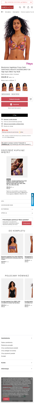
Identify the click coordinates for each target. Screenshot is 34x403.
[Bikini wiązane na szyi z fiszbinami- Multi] (25, 87)
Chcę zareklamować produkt (9, 348)
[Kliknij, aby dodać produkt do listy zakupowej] (31, 99)
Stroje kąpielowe (16, 11)
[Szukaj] (20, 7)
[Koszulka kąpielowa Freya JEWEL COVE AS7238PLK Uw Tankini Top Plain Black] (12, 289)
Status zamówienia (6, 342)
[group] (17, 37)
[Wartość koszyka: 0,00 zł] (28, 7)
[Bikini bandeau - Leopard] (18, 87)
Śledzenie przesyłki (7, 345)
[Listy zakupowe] (24, 7)
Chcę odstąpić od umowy (8, 350)
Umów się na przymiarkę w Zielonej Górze (14, 124)
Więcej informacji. (10, 137)
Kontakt (3, 356)
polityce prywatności (7, 386)
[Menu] (32, 7)
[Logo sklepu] (7, 7)
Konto (3, 363)
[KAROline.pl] (5, 144)
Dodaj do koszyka (14, 99)
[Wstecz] (2, 12)
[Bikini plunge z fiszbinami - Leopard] (11, 87)
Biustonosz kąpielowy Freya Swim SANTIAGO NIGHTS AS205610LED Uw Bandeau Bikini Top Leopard (12, 258)
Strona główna (8, 11)
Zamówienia (5, 338)
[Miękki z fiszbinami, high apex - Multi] (4, 87)
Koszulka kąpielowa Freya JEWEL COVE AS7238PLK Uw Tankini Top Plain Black (10, 302)
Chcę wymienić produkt (8, 353)
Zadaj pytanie (26, 223)
